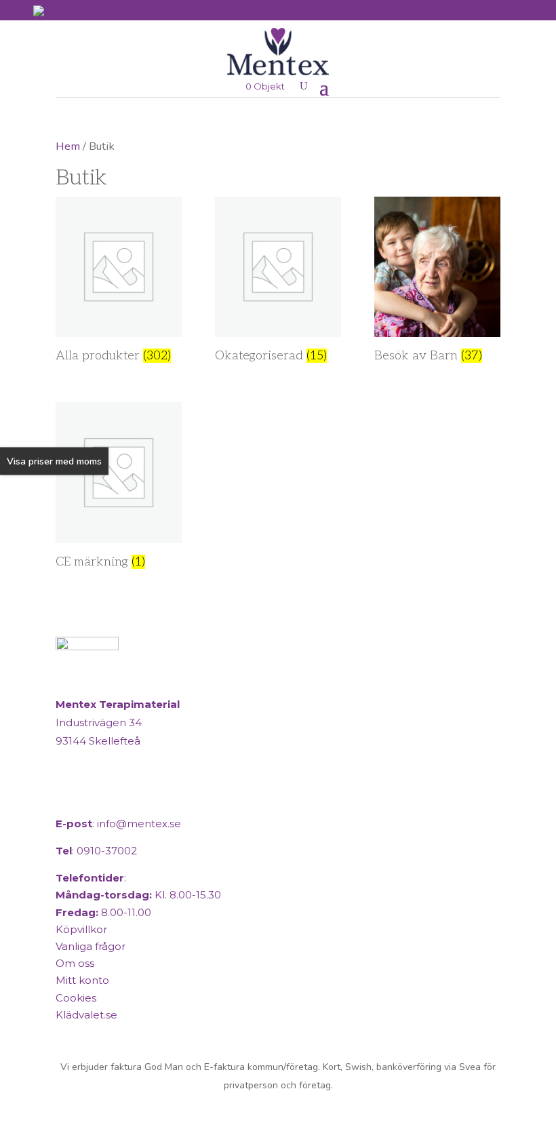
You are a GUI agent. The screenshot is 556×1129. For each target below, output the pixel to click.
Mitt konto (82, 980)
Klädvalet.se (86, 1014)
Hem (68, 146)
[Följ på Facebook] (69, 796)
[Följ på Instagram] (101, 796)
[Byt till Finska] (55, 11)
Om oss (75, 963)
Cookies (76, 997)
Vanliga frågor (90, 946)
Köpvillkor (81, 929)
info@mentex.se (139, 823)
